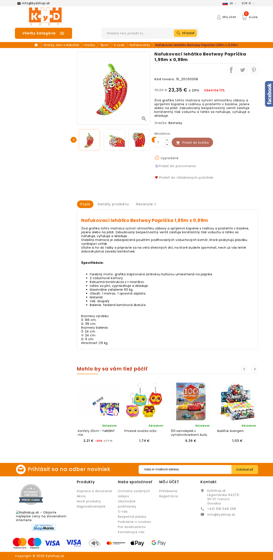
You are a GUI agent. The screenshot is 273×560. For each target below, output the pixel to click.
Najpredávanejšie (91, 506)
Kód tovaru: (164, 79)
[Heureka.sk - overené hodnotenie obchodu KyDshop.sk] (59, 494)
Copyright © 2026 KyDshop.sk (39, 556)
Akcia (81, 496)
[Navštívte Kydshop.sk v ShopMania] (44, 527)
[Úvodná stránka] (37, 45)
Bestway (175, 123)
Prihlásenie (168, 491)
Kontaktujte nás (131, 532)
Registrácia (168, 496)
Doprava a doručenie (94, 491)
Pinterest (254, 70)
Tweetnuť (242, 70)
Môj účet (169, 481)
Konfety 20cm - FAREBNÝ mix (96, 433)
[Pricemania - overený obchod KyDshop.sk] (31, 494)
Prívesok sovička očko (140, 431)
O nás (123, 511)
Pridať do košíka (192, 142)
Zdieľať (231, 70)
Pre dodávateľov (132, 527)
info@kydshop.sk (36, 3)
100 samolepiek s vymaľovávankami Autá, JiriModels (189, 433)
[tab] (85, 204)
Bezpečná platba (132, 517)
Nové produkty (89, 501)
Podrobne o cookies (134, 522)
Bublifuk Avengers (230, 431)
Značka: (160, 123)
